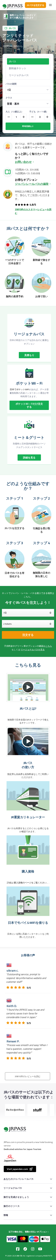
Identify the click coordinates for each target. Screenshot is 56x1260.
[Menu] (50, 5)
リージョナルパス (19, 75)
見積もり (29, 355)
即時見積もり (28, 126)
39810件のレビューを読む (27, 1076)
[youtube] (40, 1249)
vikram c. (12, 970)
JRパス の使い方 (28, 765)
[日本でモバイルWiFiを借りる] (28, 901)
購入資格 (28, 871)
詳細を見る (29, 457)
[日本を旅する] (12, 5)
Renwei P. (13, 1041)
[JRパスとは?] (28, 687)
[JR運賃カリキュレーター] (28, 795)
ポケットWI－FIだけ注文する (29, 405)
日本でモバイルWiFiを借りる (28, 922)
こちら (48, 646)
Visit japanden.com (17, 1169)
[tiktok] (25, 1249)
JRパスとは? (28, 708)
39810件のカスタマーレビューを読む (33, 211)
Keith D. (12, 1005)
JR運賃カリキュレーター (28, 817)
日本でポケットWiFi (19, 389)
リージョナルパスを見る (33, 649)
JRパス (20, 1255)
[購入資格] (28, 850)
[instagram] (33, 1249)
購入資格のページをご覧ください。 (31, 882)
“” (26, 978)
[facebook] (18, 1249)
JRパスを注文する (35, 5)
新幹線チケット (17, 68)
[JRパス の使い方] (28, 741)
